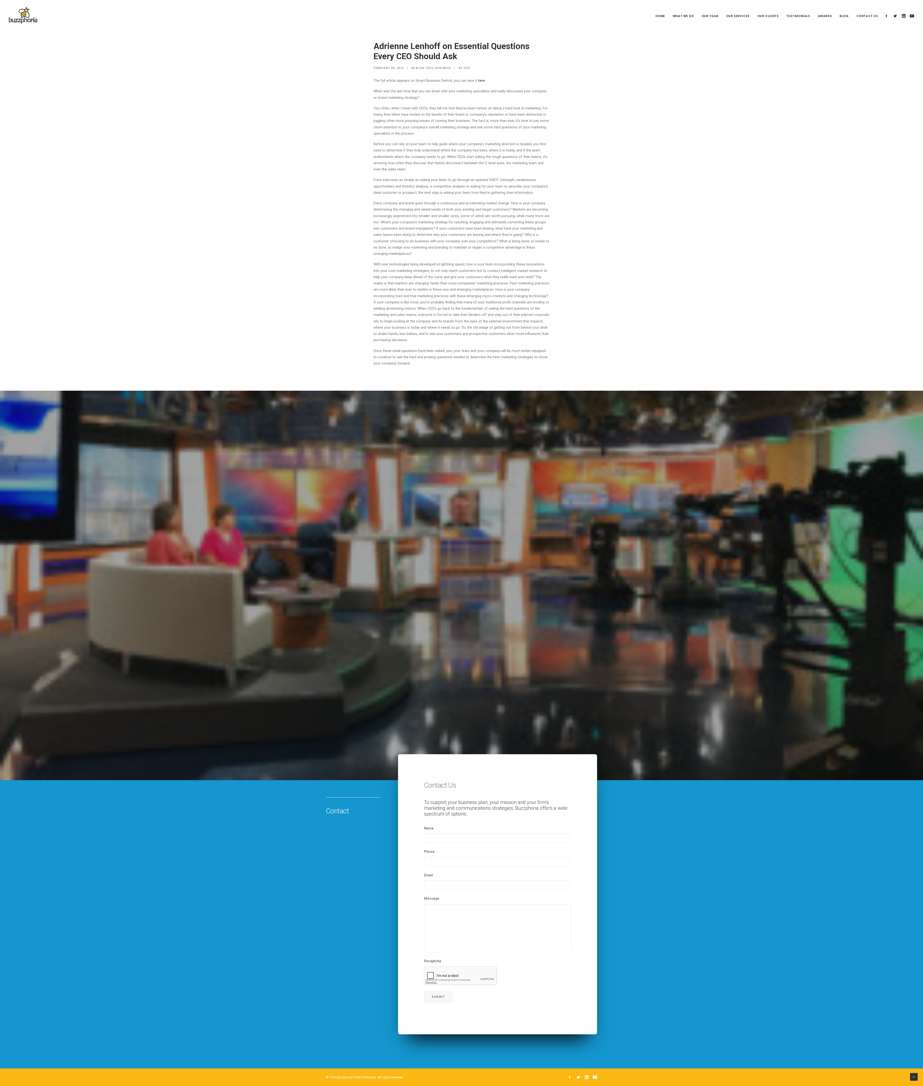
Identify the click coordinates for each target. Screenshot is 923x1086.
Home (660, 16)
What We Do (683, 16)
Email (428, 875)
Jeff (467, 68)
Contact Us (867, 16)
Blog (844, 16)
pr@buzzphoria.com (571, 1055)
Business (443, 68)
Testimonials (798, 16)
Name (429, 828)
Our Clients (768, 16)
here (481, 80)
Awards (825, 16)
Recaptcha (432, 961)
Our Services (738, 16)
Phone (429, 852)
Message (431, 898)
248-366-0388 (495, 1055)
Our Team (710, 16)
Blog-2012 (424, 68)
